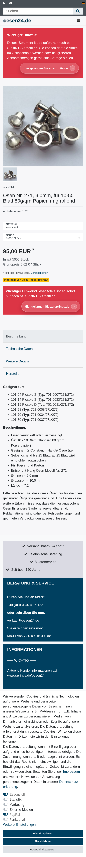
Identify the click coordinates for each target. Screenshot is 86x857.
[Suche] (78, 11)
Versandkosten (39, 272)
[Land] (83, 3)
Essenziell (17, 794)
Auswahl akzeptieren (43, 849)
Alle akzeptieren (43, 833)
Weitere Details (17, 361)
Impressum (71, 771)
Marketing (16, 805)
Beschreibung (16, 336)
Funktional (17, 820)
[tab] (43, 336)
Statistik (15, 799)
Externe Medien (21, 810)
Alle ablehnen (43, 841)
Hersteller (13, 374)
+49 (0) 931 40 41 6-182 (25, 605)
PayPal (14, 815)
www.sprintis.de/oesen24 (25, 675)
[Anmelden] (4, 3)
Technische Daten (19, 349)
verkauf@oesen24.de (23, 620)
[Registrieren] (11, 3)
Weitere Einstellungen (19, 824)
